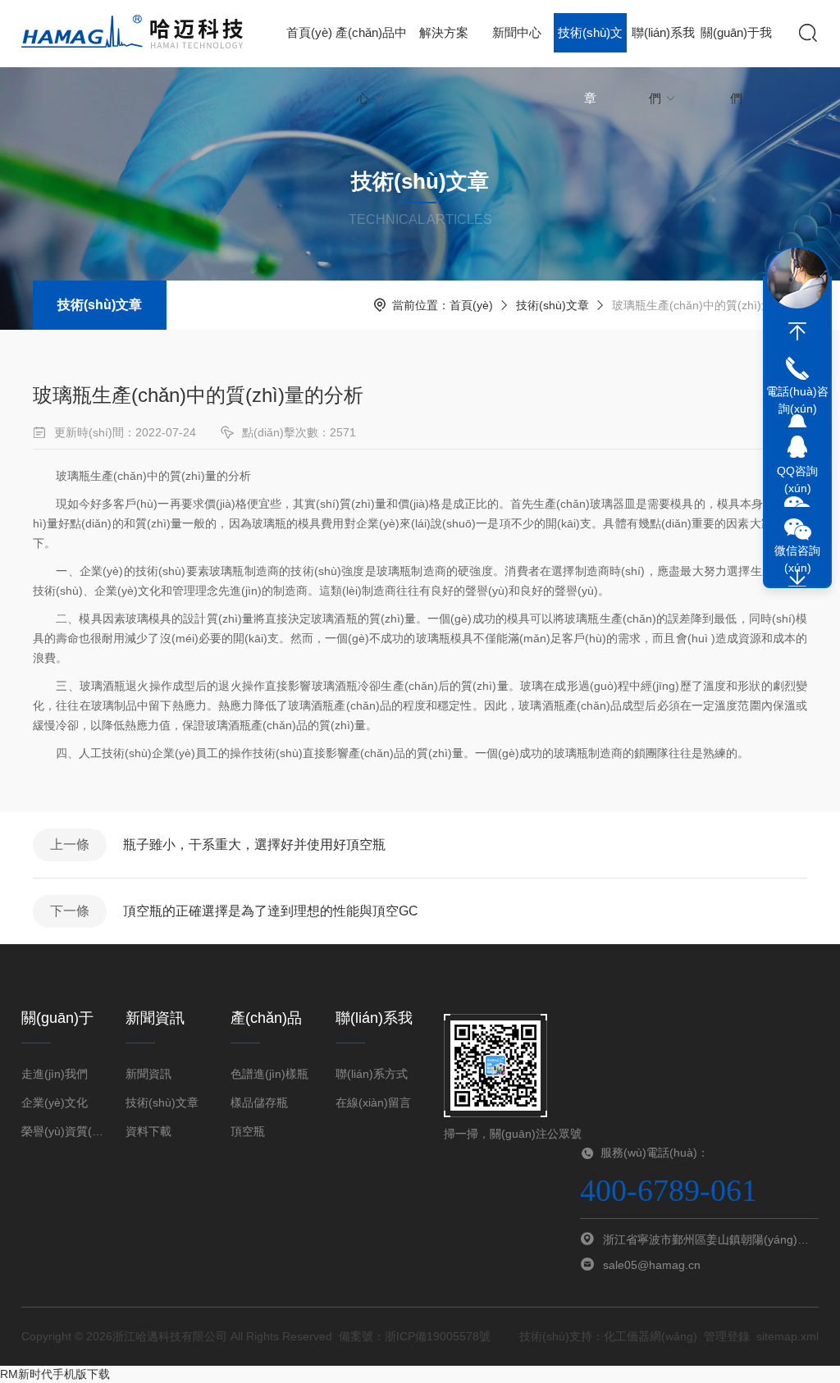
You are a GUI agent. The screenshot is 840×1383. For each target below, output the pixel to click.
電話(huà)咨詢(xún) (797, 400)
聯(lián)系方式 (372, 1073)
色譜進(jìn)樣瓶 (269, 1073)
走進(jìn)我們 (54, 1073)
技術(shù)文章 (590, 45)
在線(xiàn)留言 (373, 1102)
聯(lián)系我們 (663, 45)
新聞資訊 (148, 1073)
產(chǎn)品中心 (371, 45)
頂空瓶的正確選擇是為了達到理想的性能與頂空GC (270, 911)
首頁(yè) (309, 32)
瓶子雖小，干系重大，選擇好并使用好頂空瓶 (254, 844)
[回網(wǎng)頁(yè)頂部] (797, 331)
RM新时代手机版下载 (55, 1374)
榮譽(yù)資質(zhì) (63, 1131)
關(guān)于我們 (736, 45)
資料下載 (148, 1131)
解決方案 (443, 32)
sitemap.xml (787, 1336)
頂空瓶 (248, 1131)
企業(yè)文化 (54, 1102)
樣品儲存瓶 (259, 1102)
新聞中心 (516, 32)
